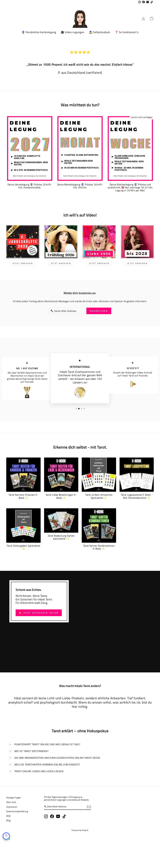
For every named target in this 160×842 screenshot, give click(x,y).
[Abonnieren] (89, 807)
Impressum (11, 806)
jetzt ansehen (22, 263)
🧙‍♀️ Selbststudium (99, 32)
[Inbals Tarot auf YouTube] (58, 816)
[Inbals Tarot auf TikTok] (64, 816)
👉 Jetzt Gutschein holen (38, 612)
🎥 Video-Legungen (72, 32)
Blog (8, 820)
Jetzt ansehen (99, 263)
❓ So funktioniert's (127, 32)
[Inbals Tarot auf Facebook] (52, 816)
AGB (8, 815)
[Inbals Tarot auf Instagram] (46, 816)
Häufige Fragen (13, 797)
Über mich (11, 802)
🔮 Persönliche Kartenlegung (39, 32)
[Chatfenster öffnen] (6, 836)
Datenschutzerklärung (17, 811)
